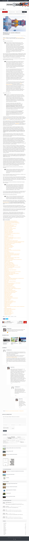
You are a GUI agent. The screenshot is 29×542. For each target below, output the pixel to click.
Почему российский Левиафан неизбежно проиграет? (11, 240)
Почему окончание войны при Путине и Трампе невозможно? (12, 253)
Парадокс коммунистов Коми (8, 293)
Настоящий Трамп (13, 513)
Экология (5, 532)
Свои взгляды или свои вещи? (8, 230)
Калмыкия (4, 439)
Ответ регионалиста (6, 239)
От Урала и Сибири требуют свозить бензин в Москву (14, 343)
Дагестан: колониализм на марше (10, 496)
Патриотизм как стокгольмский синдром (16, 506)
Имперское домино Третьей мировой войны (9, 309)
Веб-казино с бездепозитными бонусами (11, 454)
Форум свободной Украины (7, 244)
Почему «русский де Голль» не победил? (9, 286)
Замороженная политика (7, 314)
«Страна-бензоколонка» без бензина (9, 258)
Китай (11, 442)
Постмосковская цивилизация (10, 474)
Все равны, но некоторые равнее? (8, 238)
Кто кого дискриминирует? (7, 234)
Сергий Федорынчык (8, 502)
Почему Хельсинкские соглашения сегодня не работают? (11, 273)
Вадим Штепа (4, 35)
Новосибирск (23, 440)
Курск (19, 442)
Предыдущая (8, 321)
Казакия (16, 437)
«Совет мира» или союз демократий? (9, 246)
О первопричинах (6, 270)
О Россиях (7, 477)
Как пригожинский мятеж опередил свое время (10, 226)
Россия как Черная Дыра (7, 277)
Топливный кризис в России (7, 223)
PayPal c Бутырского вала (7, 249)
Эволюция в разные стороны (8, 313)
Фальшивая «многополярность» (8, 302)
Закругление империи (7, 304)
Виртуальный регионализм (7, 308)
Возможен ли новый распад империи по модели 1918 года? (11, 257)
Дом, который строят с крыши (8, 227)
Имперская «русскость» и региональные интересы (10, 291)
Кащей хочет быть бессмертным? (8, 229)
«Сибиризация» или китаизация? (8, 245)
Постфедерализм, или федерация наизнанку (10, 301)
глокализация (17, 123)
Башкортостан (5, 442)
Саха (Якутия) (20, 438)
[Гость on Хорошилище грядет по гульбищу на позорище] (4, 510)
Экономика (5, 533)
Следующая (20, 321)
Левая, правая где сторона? (7, 294)
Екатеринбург (5, 437)
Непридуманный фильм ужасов (8, 260)
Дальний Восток (6, 442)
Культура (17, 35)
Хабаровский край (22, 439)
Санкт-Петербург (12, 440)
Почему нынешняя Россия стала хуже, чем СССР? (10, 224)
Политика (21, 35)
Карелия (9, 316)
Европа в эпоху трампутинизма (8, 289)
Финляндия (4, 440)
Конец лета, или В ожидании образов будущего (10, 269)
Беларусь (17, 439)
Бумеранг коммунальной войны (8, 247)
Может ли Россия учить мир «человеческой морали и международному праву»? (14, 241)
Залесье (9, 442)
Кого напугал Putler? (7, 276)
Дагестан (15, 439)
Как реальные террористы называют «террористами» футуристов (12, 288)
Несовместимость (6, 275)
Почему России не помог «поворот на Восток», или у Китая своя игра (13, 259)
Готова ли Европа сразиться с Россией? (9, 264)
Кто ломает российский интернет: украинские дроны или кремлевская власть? (14, 278)
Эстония (17, 441)
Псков (16, 440)
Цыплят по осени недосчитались (8, 262)
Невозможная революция (7, 255)
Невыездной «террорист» (7, 256)
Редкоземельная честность (7, 303)
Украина (19, 437)
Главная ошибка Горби (7, 295)
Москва (13, 437)
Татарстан (14, 438)
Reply (11, 383)
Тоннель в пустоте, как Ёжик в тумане (9, 225)
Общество (19, 35)
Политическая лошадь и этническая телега (9, 272)
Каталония (13, 442)
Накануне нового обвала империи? (8, 231)
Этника (4, 534)
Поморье (7, 440)
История (15, 35)
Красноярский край (8, 439)
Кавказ (22, 437)
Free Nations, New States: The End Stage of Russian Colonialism (12, 271)
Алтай (25, 442)
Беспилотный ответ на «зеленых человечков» (10, 228)
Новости (4, 526)
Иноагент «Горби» (6, 280)
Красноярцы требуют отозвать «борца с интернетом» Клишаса (20, 323)
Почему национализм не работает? (8, 284)
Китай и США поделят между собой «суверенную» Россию (11, 254)
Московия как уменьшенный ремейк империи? (10, 279)
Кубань (12, 439)
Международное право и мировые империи (9, 292)
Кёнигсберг (12, 316)
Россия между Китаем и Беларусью (8, 274)
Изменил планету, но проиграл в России (9, 243)
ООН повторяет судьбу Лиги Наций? (8, 263)
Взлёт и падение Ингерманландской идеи (11, 483)
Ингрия (6, 316)
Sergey (6, 513)
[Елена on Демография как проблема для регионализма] (4, 517)
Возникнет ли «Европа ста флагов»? (8, 300)
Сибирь (15, 316)
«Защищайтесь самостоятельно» (8, 232)
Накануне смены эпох (7, 305)
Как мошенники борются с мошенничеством (9, 287)
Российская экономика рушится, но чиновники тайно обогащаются (12, 242)
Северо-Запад (19, 440)
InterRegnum (7, 119)
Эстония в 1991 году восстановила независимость (5, 343)
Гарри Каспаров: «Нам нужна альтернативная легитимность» (12, 233)
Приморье (17, 442)
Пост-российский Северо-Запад (8, 285)
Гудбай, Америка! (6, 248)
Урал (17, 438)
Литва (23, 438)
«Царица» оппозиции (7, 261)
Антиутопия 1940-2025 (7, 299)
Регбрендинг (24, 35)
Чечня (7, 438)
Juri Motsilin (7, 506)
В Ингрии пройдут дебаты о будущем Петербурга (10, 322)
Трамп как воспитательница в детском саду (9, 290)
